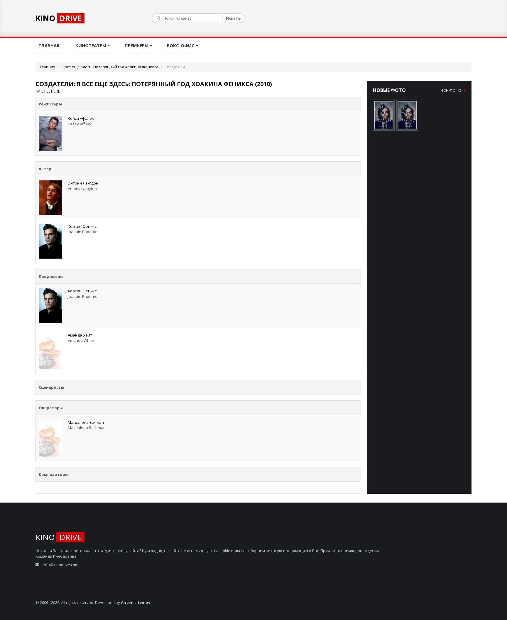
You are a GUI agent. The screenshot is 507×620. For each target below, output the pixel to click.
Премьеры (137, 45)
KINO (59, 18)
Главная (49, 45)
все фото (452, 90)
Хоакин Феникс (82, 226)
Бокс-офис (181, 45)
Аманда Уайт (80, 335)
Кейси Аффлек (81, 118)
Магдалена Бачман (86, 422)
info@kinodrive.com (60, 564)
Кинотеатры (91, 45)
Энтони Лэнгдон (83, 183)
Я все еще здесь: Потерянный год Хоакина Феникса (109, 66)
